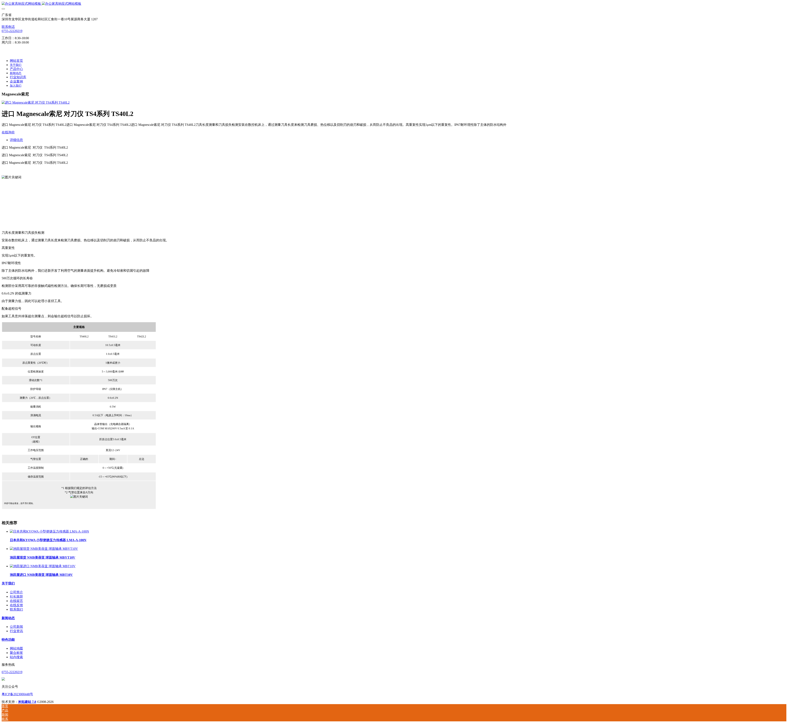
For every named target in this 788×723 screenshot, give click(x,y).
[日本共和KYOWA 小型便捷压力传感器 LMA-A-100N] (49, 531)
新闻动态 (8, 618)
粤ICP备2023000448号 (17, 694)
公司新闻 (16, 626)
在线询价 (8, 132)
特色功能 (8, 639)
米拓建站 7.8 (27, 702)
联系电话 (8, 27)
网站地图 (16, 648)
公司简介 (16, 592)
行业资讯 (16, 631)
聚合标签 (16, 652)
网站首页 (16, 60)
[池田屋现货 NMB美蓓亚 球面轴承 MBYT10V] (44, 548)
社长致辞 (16, 596)
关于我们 (8, 583)
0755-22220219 (12, 31)
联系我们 (16, 609)
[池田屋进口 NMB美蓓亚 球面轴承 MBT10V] (43, 566)
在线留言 (16, 601)
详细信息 (16, 140)
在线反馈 (16, 605)
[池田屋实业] (394, 4)
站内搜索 (16, 657)
